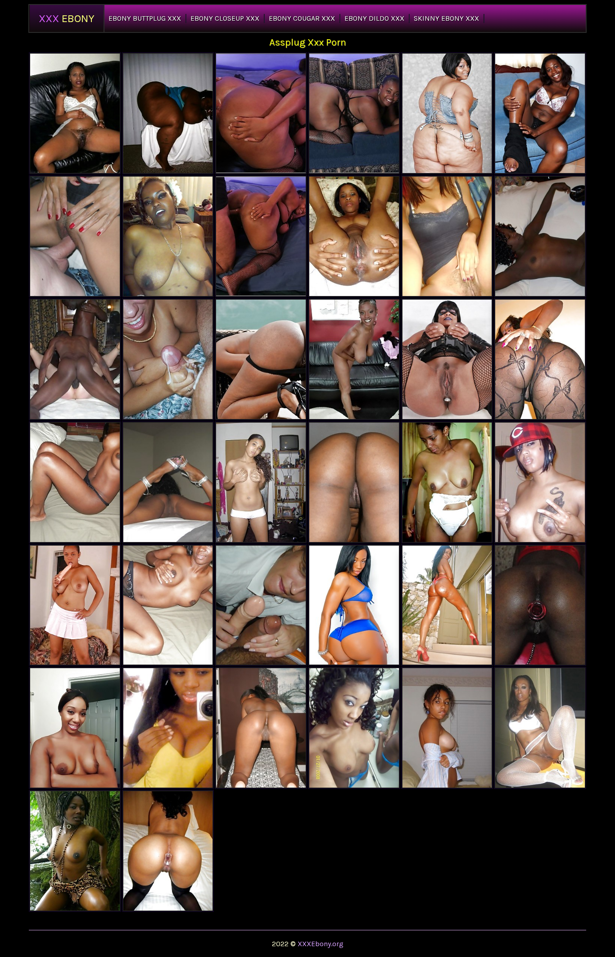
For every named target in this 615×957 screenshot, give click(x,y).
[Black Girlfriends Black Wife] (75, 236)
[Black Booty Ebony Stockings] (354, 605)
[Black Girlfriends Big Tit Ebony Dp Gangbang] (354, 728)
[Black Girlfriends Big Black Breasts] (540, 728)
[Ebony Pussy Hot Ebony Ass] (168, 851)
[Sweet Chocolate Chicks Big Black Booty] (540, 236)
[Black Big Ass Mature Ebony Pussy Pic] (168, 113)
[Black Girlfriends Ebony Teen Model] (168, 728)
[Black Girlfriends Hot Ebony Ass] (540, 113)
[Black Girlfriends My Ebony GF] (168, 482)
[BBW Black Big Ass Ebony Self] (261, 113)
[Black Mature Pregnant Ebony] (168, 236)
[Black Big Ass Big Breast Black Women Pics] (354, 113)
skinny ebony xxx (446, 18)
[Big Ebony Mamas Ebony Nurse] (354, 359)
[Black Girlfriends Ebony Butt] (261, 728)
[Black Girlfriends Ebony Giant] (168, 605)
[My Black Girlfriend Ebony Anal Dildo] (354, 482)
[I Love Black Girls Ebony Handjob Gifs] (168, 359)
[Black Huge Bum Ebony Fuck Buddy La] (261, 359)
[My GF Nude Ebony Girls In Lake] (75, 359)
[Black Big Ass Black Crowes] (540, 605)
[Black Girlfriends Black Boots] (75, 482)
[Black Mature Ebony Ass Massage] (75, 113)
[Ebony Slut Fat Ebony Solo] (75, 851)
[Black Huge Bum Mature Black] (447, 113)
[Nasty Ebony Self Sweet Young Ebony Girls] (75, 728)
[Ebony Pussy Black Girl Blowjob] (447, 482)
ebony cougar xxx (302, 18)
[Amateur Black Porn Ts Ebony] (261, 482)
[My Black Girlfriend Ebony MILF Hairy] (447, 236)
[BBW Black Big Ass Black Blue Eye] (447, 605)
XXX (67, 18)
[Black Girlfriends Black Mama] (447, 728)
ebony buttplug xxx (145, 18)
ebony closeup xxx (224, 18)
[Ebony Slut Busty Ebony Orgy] (75, 605)
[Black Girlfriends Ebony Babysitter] (540, 359)
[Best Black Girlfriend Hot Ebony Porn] (540, 482)
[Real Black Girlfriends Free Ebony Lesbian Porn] (354, 236)
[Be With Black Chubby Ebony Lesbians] (261, 605)
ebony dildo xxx (374, 18)
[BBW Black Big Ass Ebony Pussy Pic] (261, 236)
